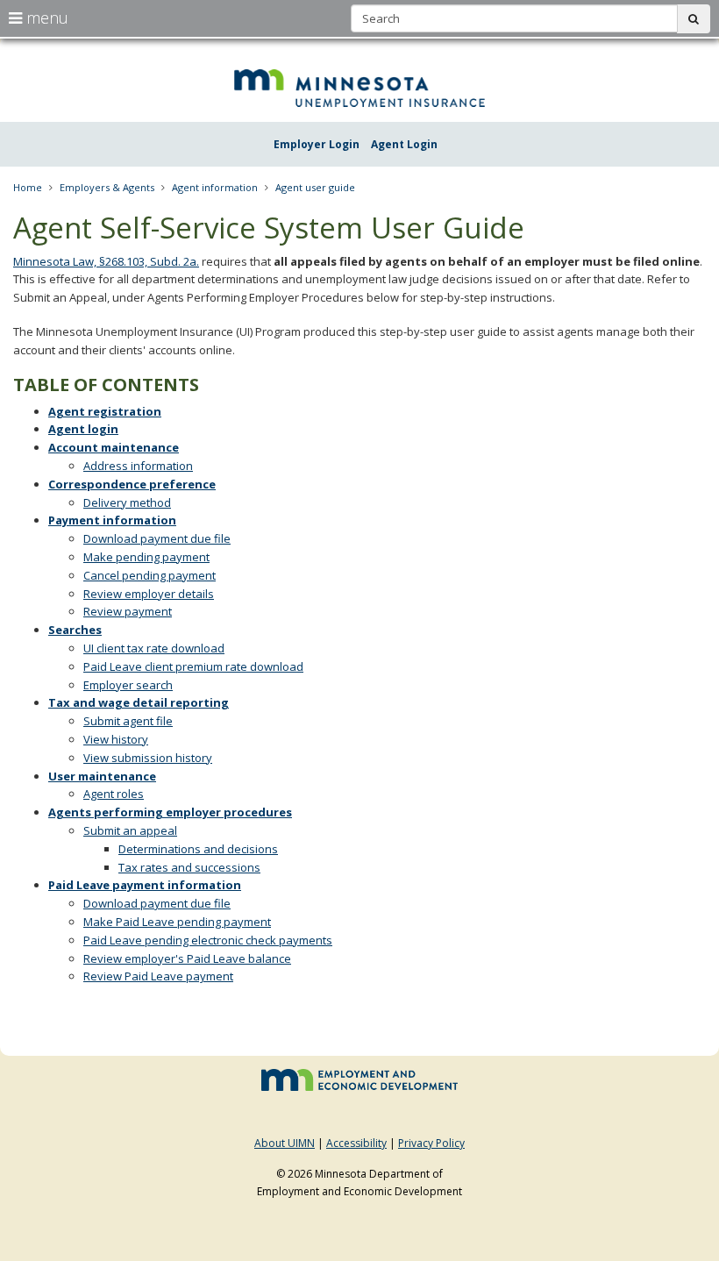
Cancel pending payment (149, 575)
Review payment (127, 611)
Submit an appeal (130, 830)
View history (115, 739)
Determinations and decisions (198, 849)
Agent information (215, 187)
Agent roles (113, 793)
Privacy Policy (431, 1143)
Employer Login (317, 144)
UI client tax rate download (153, 648)
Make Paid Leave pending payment (177, 922)
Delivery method (127, 502)
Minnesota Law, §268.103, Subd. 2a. (106, 261)
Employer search (128, 685)
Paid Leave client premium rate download (193, 666)
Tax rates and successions (189, 867)
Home (27, 187)
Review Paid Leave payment (158, 976)
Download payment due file (157, 538)
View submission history (147, 758)
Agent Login (404, 144)
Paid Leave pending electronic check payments (207, 940)
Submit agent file (128, 721)
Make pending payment (146, 557)
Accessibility (356, 1143)
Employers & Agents (107, 187)
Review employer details (148, 594)
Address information (138, 466)
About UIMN (284, 1143)
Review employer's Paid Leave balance (187, 958)
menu (45, 17)
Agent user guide (315, 187)
